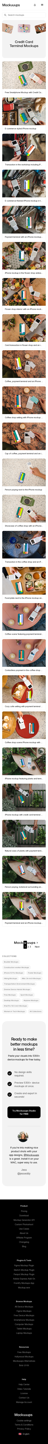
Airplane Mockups (31, 1000)
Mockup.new (24, 1287)
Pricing (24, 1211)
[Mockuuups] (16, 5)
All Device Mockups (24, 1306)
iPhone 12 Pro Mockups (13, 973)
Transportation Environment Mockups (19, 984)
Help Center (24, 1384)
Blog (24, 1246)
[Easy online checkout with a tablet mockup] (24, 28)
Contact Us (24, 1397)
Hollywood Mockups (24, 1356)
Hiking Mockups (10, 978)
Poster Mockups (34, 973)
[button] (34, 5)
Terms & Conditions (24, 1425)
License (24, 1393)
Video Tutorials (24, 1389)
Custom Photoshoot (24, 1224)
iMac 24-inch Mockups (31, 978)
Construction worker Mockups (16, 967)
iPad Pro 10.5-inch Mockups (15, 1006)
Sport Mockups (27, 995)
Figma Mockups (24, 1311)
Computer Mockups (24, 1324)
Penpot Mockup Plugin (24, 1274)
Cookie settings (24, 1420)
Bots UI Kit (24, 1365)
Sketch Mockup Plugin (24, 1270)
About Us (24, 1233)
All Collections (35, 1011)
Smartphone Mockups (24, 1320)
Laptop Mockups (24, 1333)
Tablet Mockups (24, 1328)
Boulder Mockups (11, 962)
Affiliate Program (24, 1237)
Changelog (24, 1242)
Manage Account (24, 1402)
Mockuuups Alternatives (24, 1361)
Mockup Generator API (24, 1220)
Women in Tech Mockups (14, 1011)
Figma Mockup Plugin (24, 1265)
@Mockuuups (31, 1155)
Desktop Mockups (11, 1000)
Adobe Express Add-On (24, 1278)
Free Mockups (10, 995)
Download (24, 1215)
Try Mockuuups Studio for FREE (24, 1112)
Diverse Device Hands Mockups (17, 989)
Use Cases (24, 1229)
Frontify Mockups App (24, 1283)
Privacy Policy (24, 1429)
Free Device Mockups (24, 1315)
